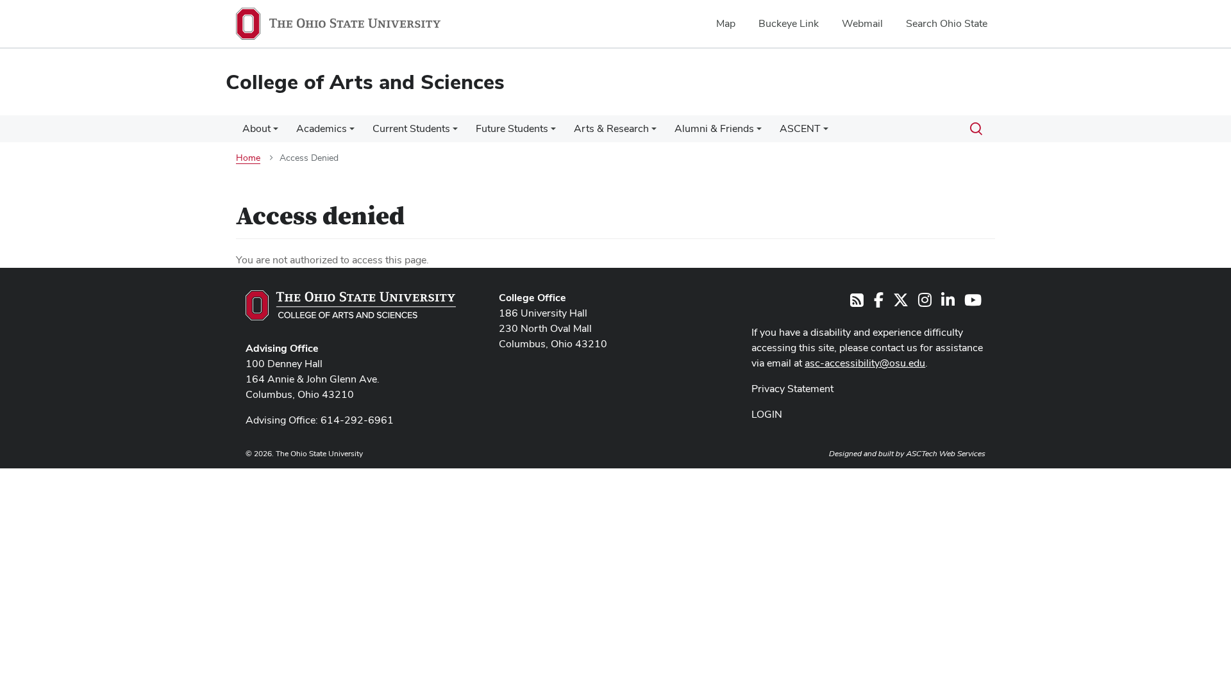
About (256, 128)
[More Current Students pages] (455, 132)
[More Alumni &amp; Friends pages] (759, 132)
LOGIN (766, 414)
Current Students (411, 128)
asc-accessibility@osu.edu (865, 363)
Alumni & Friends (714, 128)
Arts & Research (611, 128)
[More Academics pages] (352, 132)
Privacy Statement (792, 388)
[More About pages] (276, 132)
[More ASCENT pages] (826, 132)
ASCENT (800, 128)
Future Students (512, 128)
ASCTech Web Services (945, 454)
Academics (321, 128)
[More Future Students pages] (553, 132)
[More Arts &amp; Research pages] (654, 132)
